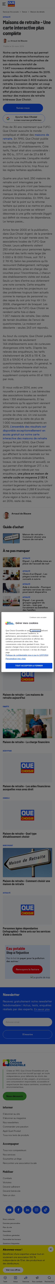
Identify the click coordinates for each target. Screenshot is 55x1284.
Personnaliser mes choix (16, 659)
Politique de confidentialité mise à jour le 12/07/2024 (27, 655)
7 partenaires (35, 631)
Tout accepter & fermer (29, 666)
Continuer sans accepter (38, 617)
